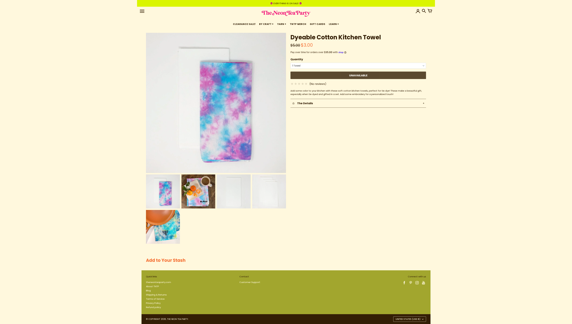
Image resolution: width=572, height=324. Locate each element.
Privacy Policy (153, 303)
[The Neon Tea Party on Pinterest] (410, 284)
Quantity (296, 59)
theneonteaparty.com (158, 282)
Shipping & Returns (156, 294)
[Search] (424, 11)
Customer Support (249, 282)
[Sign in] (418, 11)
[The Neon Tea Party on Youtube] (423, 284)
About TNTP (152, 286)
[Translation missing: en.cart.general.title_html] (430, 11)
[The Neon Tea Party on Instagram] (417, 284)
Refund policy (153, 307)
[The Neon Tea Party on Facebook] (404, 284)
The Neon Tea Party (177, 319)
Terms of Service (155, 298)
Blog (148, 290)
